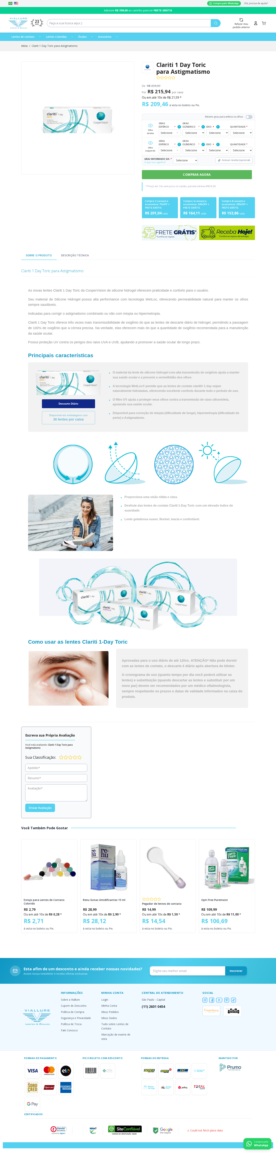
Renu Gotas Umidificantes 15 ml (104, 900)
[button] (58, 1130)
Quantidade (239, 126)
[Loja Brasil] (10, 3)
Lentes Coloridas (56, 36)
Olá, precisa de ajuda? (256, 3)
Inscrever (236, 971)
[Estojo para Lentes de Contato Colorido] (49, 867)
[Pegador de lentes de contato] (168, 867)
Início (24, 46)
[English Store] (16, 3)
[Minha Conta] (255, 23)
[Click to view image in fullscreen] (77, 118)
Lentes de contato (23, 36)
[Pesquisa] (216, 23)
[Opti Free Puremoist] (227, 867)
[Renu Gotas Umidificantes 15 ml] (108, 867)
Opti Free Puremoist (214, 900)
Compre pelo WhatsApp (226, 3)
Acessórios (105, 36)
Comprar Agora (197, 175)
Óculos (82, 36)
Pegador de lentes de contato (162, 903)
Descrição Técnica (75, 255)
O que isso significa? (155, 162)
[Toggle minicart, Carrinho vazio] (264, 23)
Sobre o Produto (39, 255)
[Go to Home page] (18, 23)
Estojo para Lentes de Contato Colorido (44, 901)
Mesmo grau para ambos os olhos (224, 116)
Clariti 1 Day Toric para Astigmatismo (55, 46)
